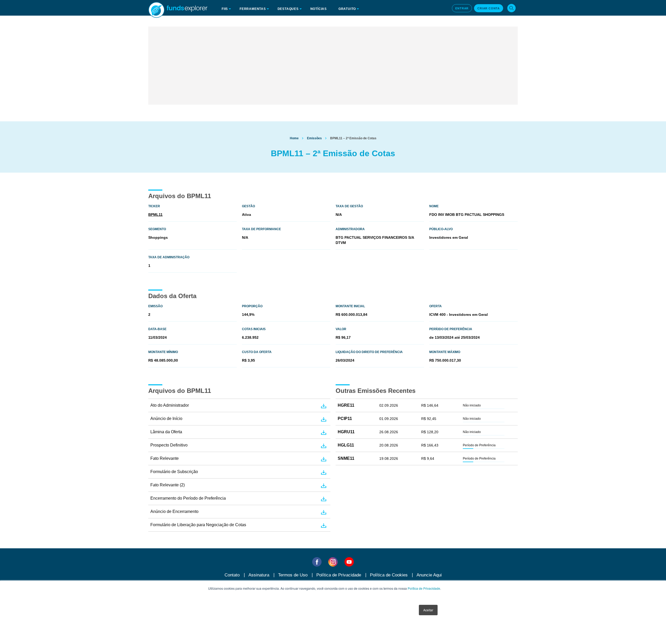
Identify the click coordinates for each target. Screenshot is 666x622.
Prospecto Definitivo (169, 445)
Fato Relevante (164, 458)
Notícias (318, 9)
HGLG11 (346, 445)
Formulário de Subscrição (174, 471)
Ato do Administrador (169, 405)
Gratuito (347, 9)
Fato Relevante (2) (167, 485)
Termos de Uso (293, 575)
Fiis (225, 9)
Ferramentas (253, 9)
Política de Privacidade (424, 588)
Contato (232, 575)
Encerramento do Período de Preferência (188, 498)
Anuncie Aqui (429, 575)
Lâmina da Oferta (166, 432)
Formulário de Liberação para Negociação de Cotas (198, 525)
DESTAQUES (288, 9)
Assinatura (258, 575)
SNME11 (346, 458)
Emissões (314, 138)
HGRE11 (346, 405)
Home (294, 138)
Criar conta (488, 8)
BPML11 (155, 214)
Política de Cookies (389, 575)
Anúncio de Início (166, 418)
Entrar (462, 8)
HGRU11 (346, 432)
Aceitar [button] (428, 610)
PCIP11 (345, 418)
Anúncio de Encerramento (174, 511)
